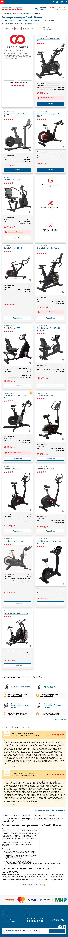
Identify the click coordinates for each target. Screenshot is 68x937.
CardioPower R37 (12, 327)
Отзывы (27, 909)
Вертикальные (7, 23)
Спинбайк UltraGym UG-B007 (48, 114)
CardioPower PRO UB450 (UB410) (49, 541)
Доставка (5, 909)
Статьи (27, 913)
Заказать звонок (44, 8)
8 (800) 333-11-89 (35, 921)
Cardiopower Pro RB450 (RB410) (48, 328)
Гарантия (5, 913)
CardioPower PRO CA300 (16, 612)
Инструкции (29, 911)
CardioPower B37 (12, 467)
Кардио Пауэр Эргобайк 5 (16, 114)
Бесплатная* (45, 207)
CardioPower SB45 (13, 247)
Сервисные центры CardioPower (32, 884)
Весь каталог (29, 915)
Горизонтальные (48, 20)
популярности (28, 28)
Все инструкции (59, 719)
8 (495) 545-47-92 (58, 8)
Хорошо (57, 931)
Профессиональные (9, 20)
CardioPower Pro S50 (14, 540)
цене (17, 28)
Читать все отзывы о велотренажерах (50, 810)
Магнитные (18, 23)
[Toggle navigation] (2, 2)
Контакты (5, 915)
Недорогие (23, 20)
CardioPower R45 (12, 179)
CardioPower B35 (45, 394)
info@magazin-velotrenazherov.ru (58, 919)
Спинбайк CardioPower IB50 (15, 395)
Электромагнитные (31, 23)
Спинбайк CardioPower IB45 (48, 248)
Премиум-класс (34, 20)
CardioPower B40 (45, 467)
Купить (17, 170)
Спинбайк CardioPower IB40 (48, 38)
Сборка (4, 911)
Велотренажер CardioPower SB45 (25, 735)
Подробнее (17, 238)
